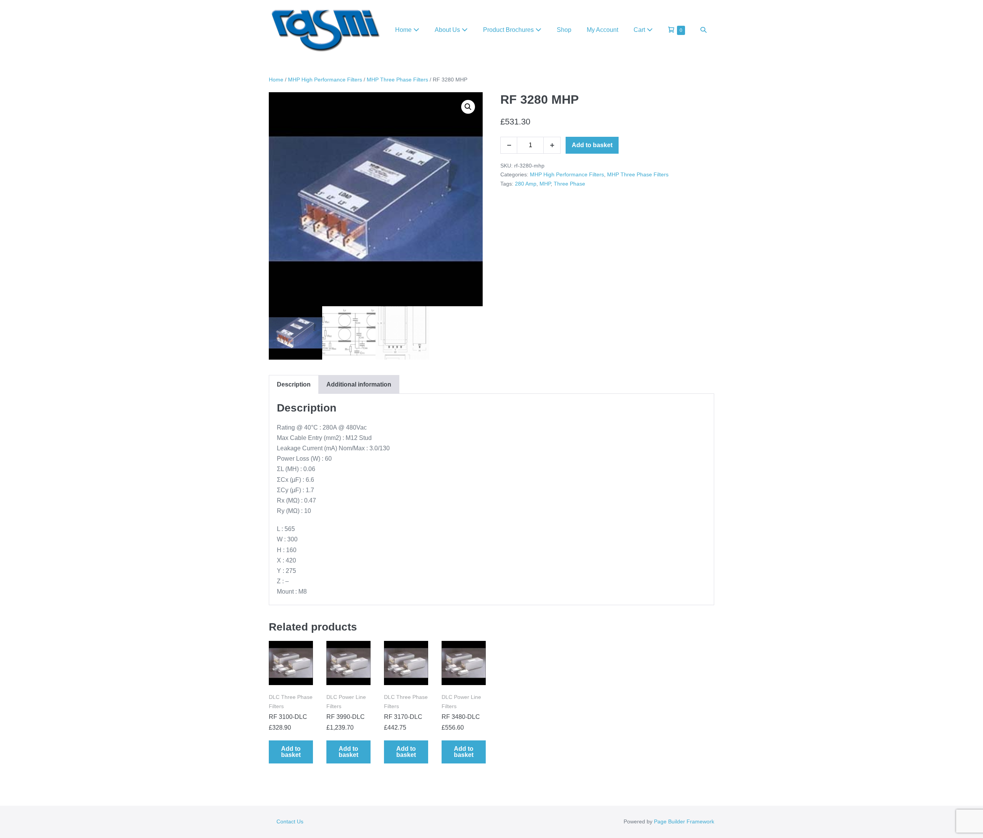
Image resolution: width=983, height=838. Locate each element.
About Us (448, 30)
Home (404, 30)
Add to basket (592, 145)
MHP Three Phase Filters (397, 79)
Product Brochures (509, 30)
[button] (703, 30)
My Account (602, 30)
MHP (545, 184)
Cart (640, 30)
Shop (564, 30)
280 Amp (525, 184)
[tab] (293, 384)
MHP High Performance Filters (325, 79)
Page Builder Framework (684, 821)
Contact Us (289, 821)
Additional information (358, 384)
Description (294, 384)
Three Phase (569, 184)
